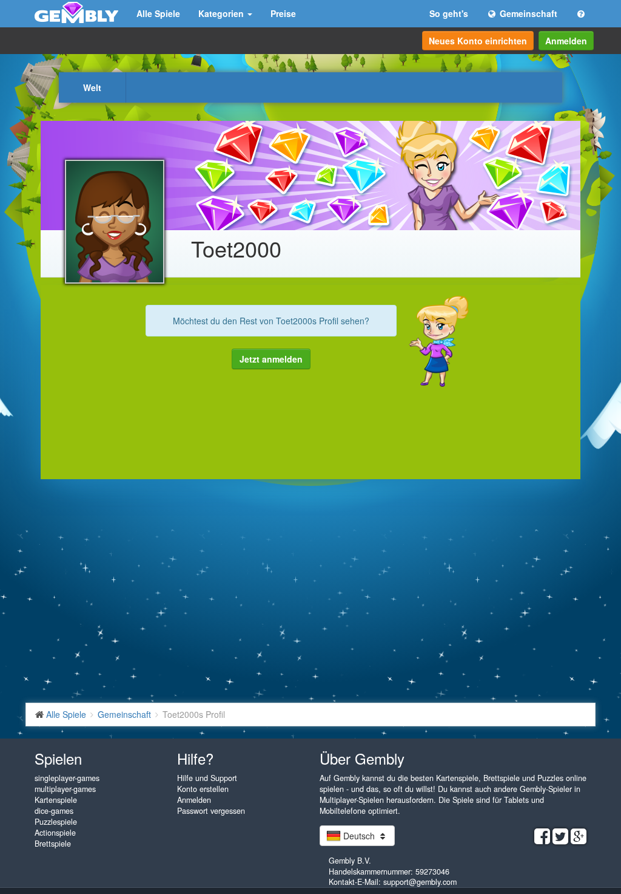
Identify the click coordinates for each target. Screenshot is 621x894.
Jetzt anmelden (271, 359)
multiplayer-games (65, 788)
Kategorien (222, 13)
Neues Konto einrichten (478, 41)
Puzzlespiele (56, 821)
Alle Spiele (158, 13)
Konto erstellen (203, 788)
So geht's (448, 13)
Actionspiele (55, 832)
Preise (283, 13)
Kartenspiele (56, 799)
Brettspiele (53, 843)
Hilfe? (195, 758)
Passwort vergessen (211, 810)
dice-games (54, 810)
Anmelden (566, 41)
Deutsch (359, 836)
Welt (92, 87)
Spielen (58, 758)
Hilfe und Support (207, 778)
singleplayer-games (67, 778)
